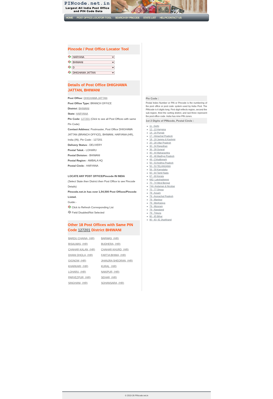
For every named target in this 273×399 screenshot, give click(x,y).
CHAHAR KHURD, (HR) (115, 249)
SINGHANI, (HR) (78, 282)
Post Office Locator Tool (94, 17)
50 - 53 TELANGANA (160, 166)
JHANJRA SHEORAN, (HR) (117, 260)
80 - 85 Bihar (156, 216)
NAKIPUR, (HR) (110, 271)
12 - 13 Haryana (158, 129)
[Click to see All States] (69, 57)
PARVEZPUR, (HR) (79, 277)
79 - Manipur (156, 199)
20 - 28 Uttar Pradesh (160, 143)
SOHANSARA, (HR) (112, 282)
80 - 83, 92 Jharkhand (161, 219)
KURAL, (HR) (109, 266)
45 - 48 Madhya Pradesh (162, 156)
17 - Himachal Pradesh (161, 136)
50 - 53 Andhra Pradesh (161, 163)
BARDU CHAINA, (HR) (81, 238)
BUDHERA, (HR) (111, 243)
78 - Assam (155, 193)
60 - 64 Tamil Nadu (159, 173)
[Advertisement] (137, 31)
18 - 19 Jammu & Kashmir (163, 139)
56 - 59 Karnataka (159, 169)
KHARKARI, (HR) (78, 266)
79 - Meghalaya (157, 203)
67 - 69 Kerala (157, 176)
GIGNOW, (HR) (77, 260)
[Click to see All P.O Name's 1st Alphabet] (69, 67)
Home (69, 17)
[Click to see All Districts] (69, 62)
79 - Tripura (155, 213)
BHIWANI (84, 108)
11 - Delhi (154, 126)
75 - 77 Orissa (157, 189)
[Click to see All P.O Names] (69, 72)
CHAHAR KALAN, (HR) (81, 249)
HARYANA (82, 113)
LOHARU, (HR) (77, 271)
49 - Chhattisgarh (158, 159)
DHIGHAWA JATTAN (95, 98)
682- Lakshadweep (159, 179)
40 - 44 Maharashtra (160, 153)
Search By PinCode (127, 17)
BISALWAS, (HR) (78, 243)
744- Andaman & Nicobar (162, 186)
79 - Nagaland (157, 209)
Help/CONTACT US (170, 17)
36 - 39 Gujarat (157, 149)
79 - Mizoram (156, 206)
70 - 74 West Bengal (160, 183)
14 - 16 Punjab (157, 133)
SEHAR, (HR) (109, 277)
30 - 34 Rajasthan (159, 146)
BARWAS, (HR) (110, 238)
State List (149, 17)
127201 (85, 118)
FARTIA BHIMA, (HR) (113, 255)
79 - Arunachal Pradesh (161, 196)
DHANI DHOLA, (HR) (80, 255)
